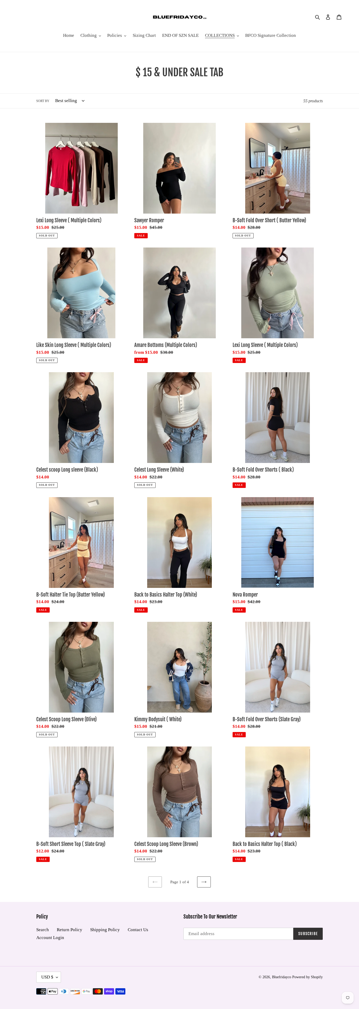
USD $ (47, 977)
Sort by (42, 101)
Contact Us (138, 929)
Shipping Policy (105, 929)
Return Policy (69, 929)
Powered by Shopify (307, 977)
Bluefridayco (281, 977)
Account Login (50, 937)
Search (42, 929)
